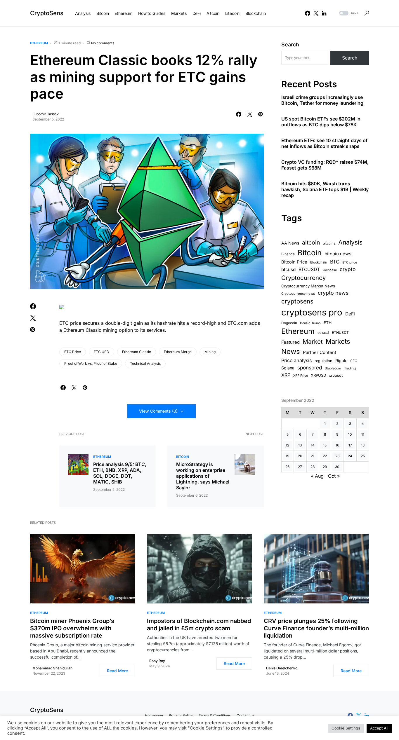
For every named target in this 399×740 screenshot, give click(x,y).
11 (362, 434)
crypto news (333, 293)
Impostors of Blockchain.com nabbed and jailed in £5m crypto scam (199, 624)
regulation (323, 361)
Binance (288, 254)
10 (350, 434)
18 (363, 445)
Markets (338, 341)
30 (337, 467)
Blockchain (318, 262)
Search (290, 44)
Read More (117, 670)
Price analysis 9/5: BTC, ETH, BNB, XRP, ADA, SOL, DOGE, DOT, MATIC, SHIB (119, 473)
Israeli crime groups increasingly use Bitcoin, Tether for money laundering (322, 100)
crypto (348, 269)
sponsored (309, 367)
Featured (290, 342)
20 (300, 456)
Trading (350, 368)
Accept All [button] (379, 728)
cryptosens (297, 301)
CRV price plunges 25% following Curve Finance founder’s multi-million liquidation (316, 628)
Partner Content (319, 352)
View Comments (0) (158, 411)
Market (313, 341)
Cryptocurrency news (298, 294)
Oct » (334, 476)
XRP (285, 375)
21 (312, 456)
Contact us (245, 715)
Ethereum (39, 43)
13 (300, 445)
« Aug (317, 476)
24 (350, 456)
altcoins (329, 243)
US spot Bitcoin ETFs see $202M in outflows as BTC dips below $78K (320, 122)
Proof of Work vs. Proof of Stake (90, 363)
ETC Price (72, 352)
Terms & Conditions (215, 715)
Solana (287, 367)
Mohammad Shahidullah (52, 668)
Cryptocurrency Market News (308, 286)
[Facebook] (307, 13)
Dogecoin (289, 323)
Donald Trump (310, 323)
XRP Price (300, 376)
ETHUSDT (340, 332)
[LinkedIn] (324, 13)
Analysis (350, 242)
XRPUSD (318, 375)
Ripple (341, 360)
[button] (348, 13)
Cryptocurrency (303, 277)
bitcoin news (338, 253)
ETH (328, 322)
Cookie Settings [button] (346, 728)
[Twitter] (316, 13)
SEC (353, 361)
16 (337, 445)
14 (313, 445)
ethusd (323, 332)
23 (337, 456)
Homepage (154, 715)
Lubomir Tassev (45, 114)
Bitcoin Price (294, 262)
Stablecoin (333, 368)
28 (312, 467)
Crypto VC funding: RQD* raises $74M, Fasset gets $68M (325, 165)
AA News (290, 242)
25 (363, 456)
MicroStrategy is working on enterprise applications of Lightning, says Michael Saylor (202, 476)
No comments (102, 43)
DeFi (350, 314)
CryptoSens (46, 13)
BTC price (349, 262)
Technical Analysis (145, 363)
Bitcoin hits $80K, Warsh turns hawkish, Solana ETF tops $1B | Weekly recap (325, 189)
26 (287, 467)
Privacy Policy (181, 715)
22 (325, 456)
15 (325, 445)
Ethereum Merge (178, 352)
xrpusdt (336, 375)
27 (300, 467)
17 (350, 445)
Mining (210, 352)
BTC (334, 262)
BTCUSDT (309, 269)
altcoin (311, 242)
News (290, 352)
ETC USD (101, 352)
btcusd (288, 269)
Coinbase (330, 270)
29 (325, 467)
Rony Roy (157, 661)
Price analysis (296, 360)
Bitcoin (182, 457)
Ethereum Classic (136, 352)
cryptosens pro (311, 312)
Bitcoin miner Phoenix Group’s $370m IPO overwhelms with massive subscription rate (72, 628)
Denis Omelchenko (281, 668)
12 (287, 445)
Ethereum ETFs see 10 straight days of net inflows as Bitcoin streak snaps (324, 143)
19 (287, 456)
